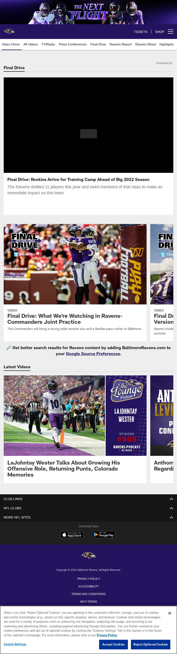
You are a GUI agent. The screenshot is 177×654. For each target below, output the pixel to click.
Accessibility (88, 586)
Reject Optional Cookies (150, 644)
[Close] (170, 613)
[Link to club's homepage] (9, 29)
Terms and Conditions (88, 593)
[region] (88, 630)
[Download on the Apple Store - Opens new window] (72, 535)
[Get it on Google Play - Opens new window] (103, 536)
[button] (88, 133)
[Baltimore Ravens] (88, 556)
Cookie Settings (15, 644)
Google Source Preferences (93, 353)
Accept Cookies (113, 644)
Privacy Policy (88, 578)
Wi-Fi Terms (88, 601)
